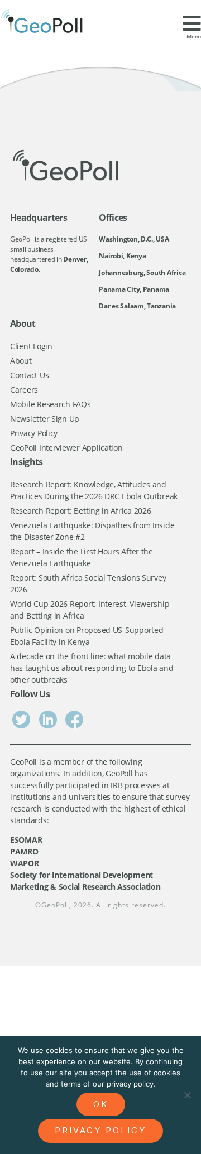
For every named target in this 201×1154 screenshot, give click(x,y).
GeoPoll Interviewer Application (66, 447)
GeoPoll (55, 905)
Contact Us (29, 375)
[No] (187, 1094)
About (21, 360)
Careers (24, 389)
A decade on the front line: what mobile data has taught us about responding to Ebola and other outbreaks (91, 668)
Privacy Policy (34, 433)
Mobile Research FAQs (50, 404)
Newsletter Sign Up (44, 418)
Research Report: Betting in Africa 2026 (80, 510)
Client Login (31, 346)
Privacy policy (100, 1130)
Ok (100, 1104)
